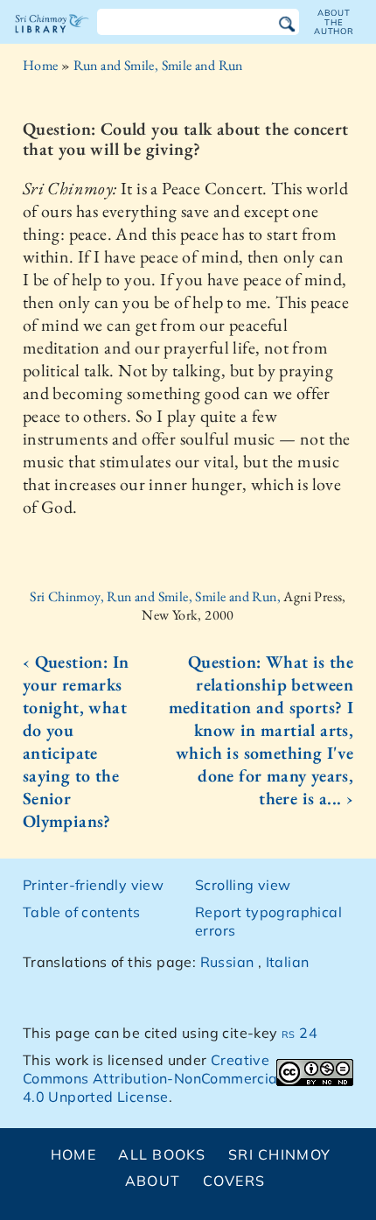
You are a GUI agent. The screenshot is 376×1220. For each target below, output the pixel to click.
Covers (234, 1180)
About (152, 1180)
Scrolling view (243, 885)
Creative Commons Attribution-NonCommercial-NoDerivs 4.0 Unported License (187, 1078)
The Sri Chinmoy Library (52, 38)
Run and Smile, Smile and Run (158, 65)
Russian (227, 962)
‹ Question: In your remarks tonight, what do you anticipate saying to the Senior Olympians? (76, 741)
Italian (288, 962)
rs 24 (299, 1032)
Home (41, 65)
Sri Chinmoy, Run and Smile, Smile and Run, (156, 596)
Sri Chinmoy (279, 1154)
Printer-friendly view (93, 885)
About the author (334, 22)
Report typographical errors (268, 921)
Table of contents (82, 912)
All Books (162, 1154)
